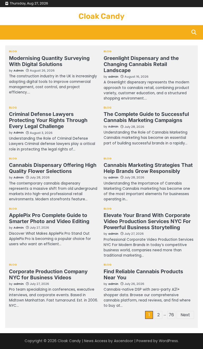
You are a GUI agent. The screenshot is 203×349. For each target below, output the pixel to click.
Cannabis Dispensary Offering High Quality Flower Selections (52, 168)
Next (185, 315)
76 (171, 315)
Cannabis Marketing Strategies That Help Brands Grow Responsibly (148, 168)
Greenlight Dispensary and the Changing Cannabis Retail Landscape (141, 64)
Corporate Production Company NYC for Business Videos (48, 274)
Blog (13, 51)
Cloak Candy (101, 16)
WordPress (168, 340)
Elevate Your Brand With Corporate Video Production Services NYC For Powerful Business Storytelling (147, 221)
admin (113, 76)
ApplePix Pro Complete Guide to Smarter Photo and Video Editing (49, 218)
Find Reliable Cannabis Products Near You (143, 274)
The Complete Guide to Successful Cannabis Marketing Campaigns (146, 117)
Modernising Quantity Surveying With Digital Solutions (49, 61)
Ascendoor (123, 340)
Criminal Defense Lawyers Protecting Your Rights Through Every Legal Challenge (48, 120)
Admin (18, 70)
